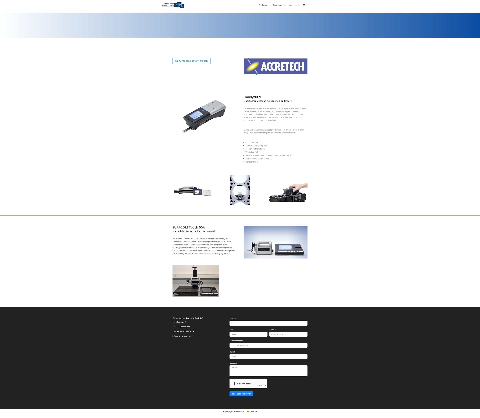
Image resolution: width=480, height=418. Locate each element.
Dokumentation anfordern (191, 60)
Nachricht (233, 363)
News (290, 5)
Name (232, 329)
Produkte (263, 5)
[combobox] (232, 345)
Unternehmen (278, 5)
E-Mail (271, 329)
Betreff (232, 352)
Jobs (298, 5)
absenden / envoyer (241, 393)
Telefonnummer (236, 341)
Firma (232, 318)
